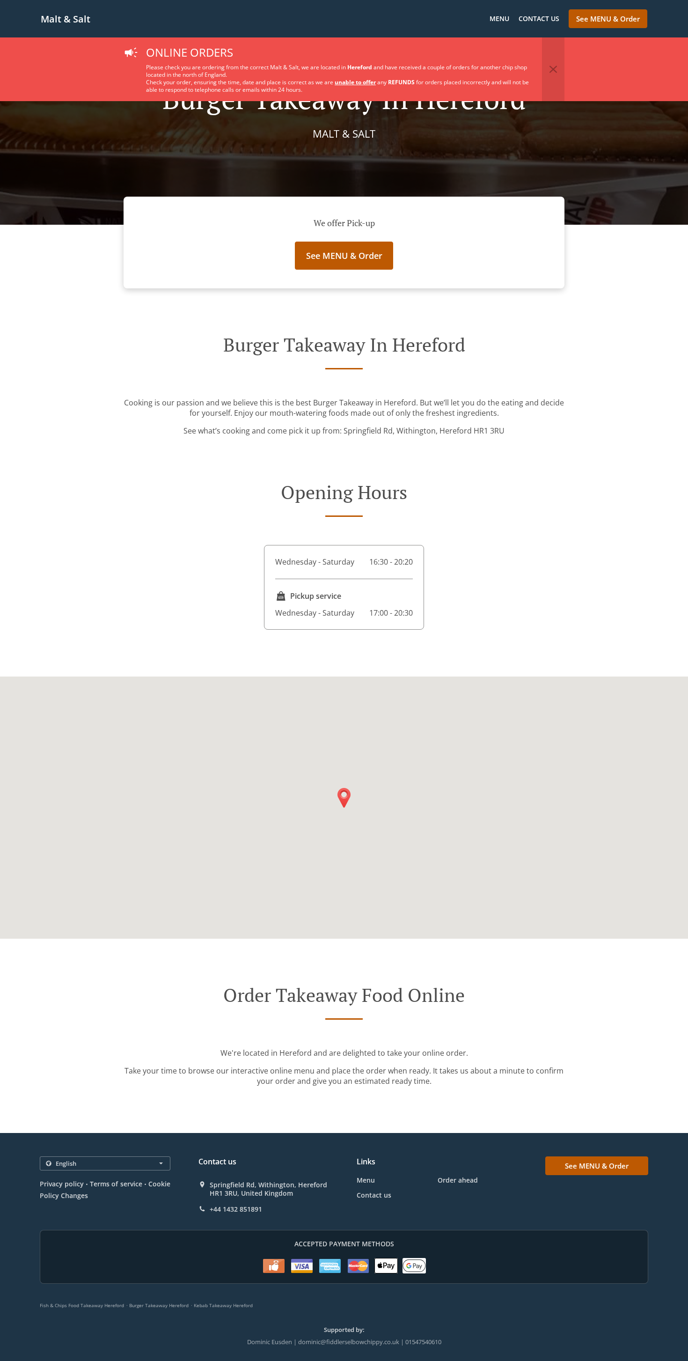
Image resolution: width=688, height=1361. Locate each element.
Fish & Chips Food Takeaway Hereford (82, 1305)
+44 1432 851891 (236, 1209)
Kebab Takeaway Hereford (223, 1305)
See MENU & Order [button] (608, 18)
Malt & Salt (65, 19)
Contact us (539, 18)
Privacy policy (62, 1183)
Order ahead (458, 1180)
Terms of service (116, 1183)
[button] (553, 69)
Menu (499, 18)
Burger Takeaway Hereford (159, 1305)
